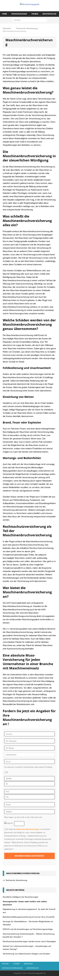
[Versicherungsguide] (29, 4)
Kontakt (5, 964)
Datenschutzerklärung (12, 968)
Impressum (28, 964)
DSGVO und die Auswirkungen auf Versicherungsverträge (28, 929)
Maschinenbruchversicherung (23, 873)
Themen (34, 14)
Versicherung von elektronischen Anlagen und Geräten (26, 954)
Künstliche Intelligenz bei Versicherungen (20, 897)
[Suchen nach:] (29, 20)
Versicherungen (19, 14)
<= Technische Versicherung (15, 880)
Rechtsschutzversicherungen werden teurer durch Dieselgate (29, 941)
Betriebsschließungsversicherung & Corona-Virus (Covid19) (28, 917)
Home (4, 14)
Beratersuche (49, 14)
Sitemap (16, 964)
